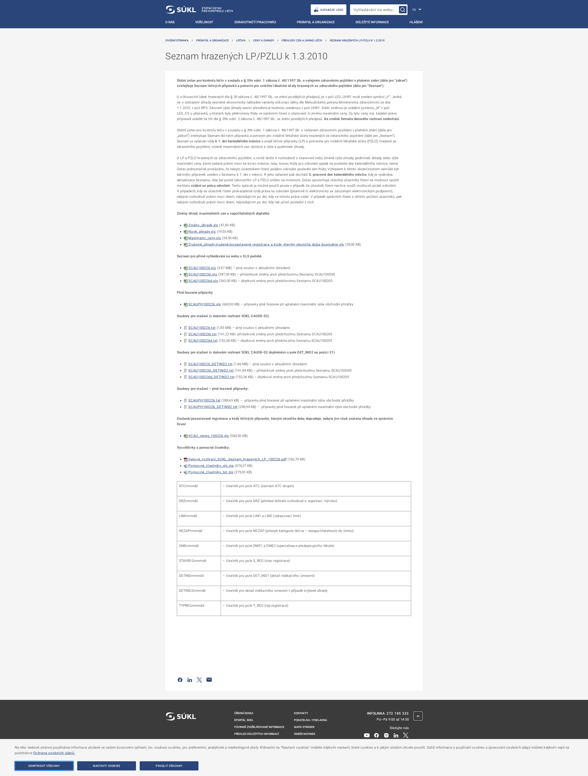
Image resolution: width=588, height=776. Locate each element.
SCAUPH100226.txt (204, 400)
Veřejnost (204, 22)
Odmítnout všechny (44, 765)
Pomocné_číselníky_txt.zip (210, 472)
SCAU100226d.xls (203, 281)
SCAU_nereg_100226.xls (208, 436)
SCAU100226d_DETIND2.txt (211, 377)
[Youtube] (367, 735)
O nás (170, 22)
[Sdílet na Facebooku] (180, 680)
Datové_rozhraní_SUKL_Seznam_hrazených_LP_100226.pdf (237, 459)
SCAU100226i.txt (202, 334)
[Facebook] (376, 735)
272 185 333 (398, 713)
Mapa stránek (304, 727)
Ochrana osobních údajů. (54, 753)
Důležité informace (372, 22)
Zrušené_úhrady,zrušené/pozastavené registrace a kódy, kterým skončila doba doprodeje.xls (266, 244)
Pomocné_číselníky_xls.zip (211, 466)
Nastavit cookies (106, 765)
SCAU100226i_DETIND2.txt (211, 370)
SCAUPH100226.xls (204, 304)
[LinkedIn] (396, 735)
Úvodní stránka (177, 40)
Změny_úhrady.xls (203, 225)
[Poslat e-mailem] (209, 680)
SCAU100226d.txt (203, 341)
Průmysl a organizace (316, 22)
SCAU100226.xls (202, 268)
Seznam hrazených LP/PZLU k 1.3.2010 (357, 40)
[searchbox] (378, 9)
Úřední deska (243, 713)
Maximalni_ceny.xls (204, 238)
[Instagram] (386, 735)
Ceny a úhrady (263, 40)
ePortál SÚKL (244, 720)
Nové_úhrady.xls (202, 232)
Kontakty (301, 713)
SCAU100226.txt (202, 328)
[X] (405, 735)
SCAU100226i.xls (202, 274)
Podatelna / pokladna (310, 720)
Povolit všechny (169, 765)
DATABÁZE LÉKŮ (331, 9)
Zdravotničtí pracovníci (255, 22)
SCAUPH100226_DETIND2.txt (212, 407)
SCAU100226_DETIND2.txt (210, 364)
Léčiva (241, 40)
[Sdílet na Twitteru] (199, 680)
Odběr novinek (304, 734)
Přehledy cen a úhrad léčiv (302, 40)
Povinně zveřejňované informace (259, 727)
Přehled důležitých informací (256, 734)
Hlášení (416, 22)
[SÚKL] (180, 728)
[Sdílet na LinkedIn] (190, 680)
